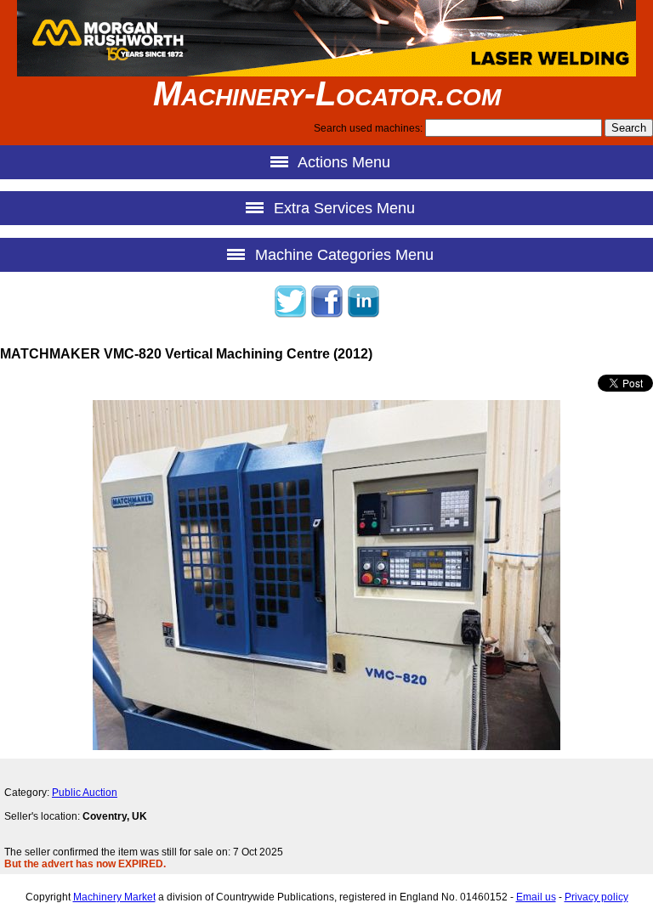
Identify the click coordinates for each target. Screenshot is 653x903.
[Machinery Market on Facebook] (326, 315)
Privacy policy (596, 897)
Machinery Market (114, 897)
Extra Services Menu (342, 208)
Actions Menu (342, 162)
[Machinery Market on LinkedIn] (363, 315)
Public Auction (84, 793)
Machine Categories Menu (342, 254)
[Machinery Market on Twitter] (290, 315)
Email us (536, 897)
